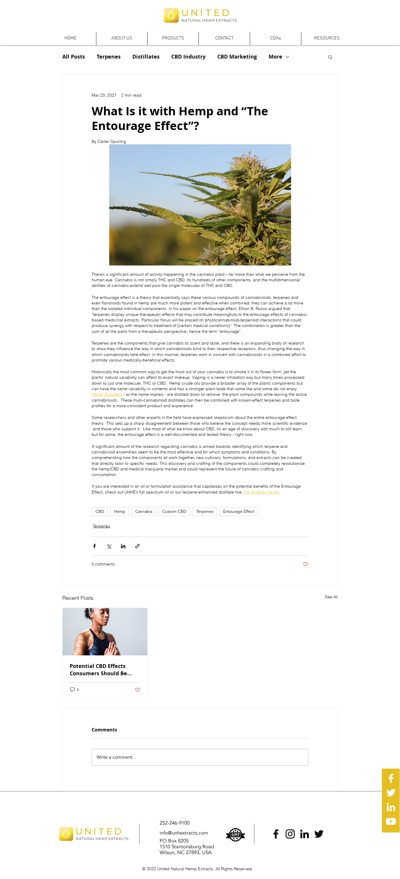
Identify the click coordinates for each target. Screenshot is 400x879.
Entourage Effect (238, 511)
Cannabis (143, 511)
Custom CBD (174, 511)
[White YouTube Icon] (391, 821)
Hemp (119, 511)
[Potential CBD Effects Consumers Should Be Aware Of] (105, 631)
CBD (99, 511)
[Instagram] (290, 834)
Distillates (146, 57)
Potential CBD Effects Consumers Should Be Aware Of (98, 669)
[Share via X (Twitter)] (109, 546)
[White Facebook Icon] (391, 778)
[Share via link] (137, 546)
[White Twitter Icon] (391, 793)
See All (331, 596)
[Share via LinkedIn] (123, 546)
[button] (121, 38)
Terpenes (109, 57)
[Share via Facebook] (94, 546)
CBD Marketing (237, 57)
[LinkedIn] (304, 834)
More (275, 57)
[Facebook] (276, 834)
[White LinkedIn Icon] (391, 807)
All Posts (73, 57)
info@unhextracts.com (184, 833)
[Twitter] (319, 834)
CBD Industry (188, 57)
